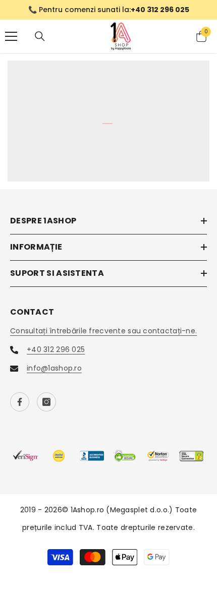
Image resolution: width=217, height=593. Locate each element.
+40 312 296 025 (56, 349)
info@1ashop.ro (54, 368)
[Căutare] (40, 36)
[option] (108, 10)
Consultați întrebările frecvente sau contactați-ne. (103, 331)
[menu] (11, 36)
